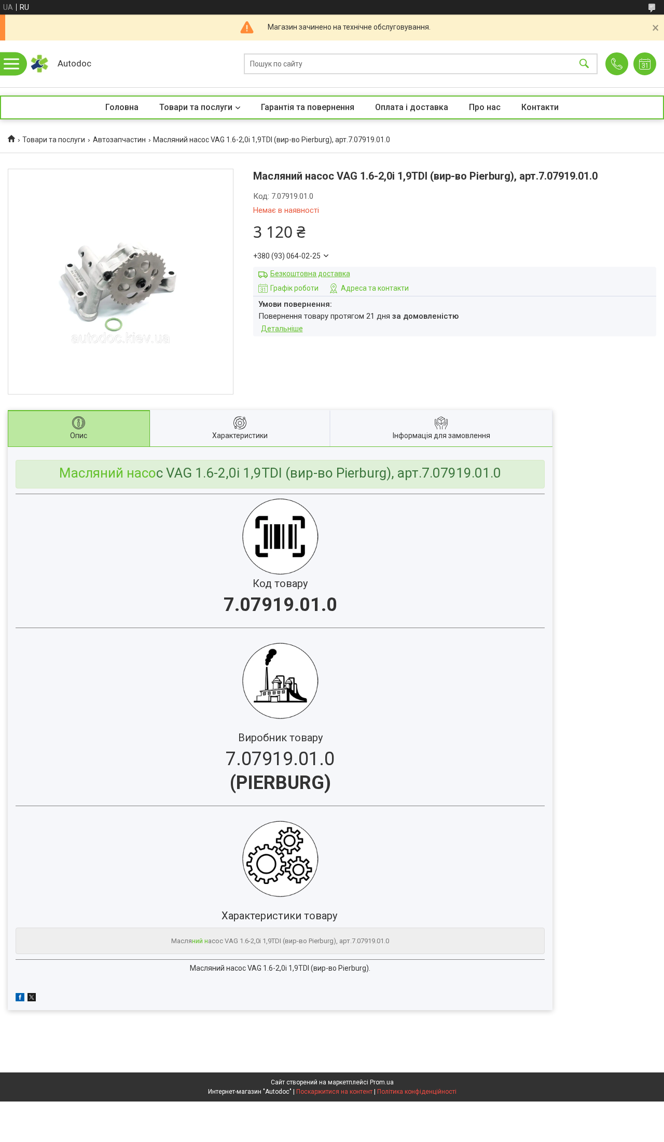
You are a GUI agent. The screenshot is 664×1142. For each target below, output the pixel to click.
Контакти (540, 107)
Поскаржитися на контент (334, 1091)
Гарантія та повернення (307, 107)
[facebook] (20, 999)
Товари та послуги (195, 107)
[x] (31, 999)
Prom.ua (382, 1082)
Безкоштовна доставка (310, 273)
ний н (200, 941)
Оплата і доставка (411, 107)
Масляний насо (107, 473)
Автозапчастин (119, 139)
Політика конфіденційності (417, 1091)
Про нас (485, 107)
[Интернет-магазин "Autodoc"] (39, 64)
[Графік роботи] (644, 63)
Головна (122, 107)
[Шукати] (584, 64)
